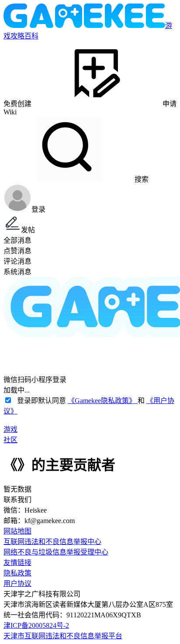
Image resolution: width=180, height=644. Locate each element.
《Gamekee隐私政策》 (103, 400)
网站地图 (17, 531)
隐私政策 (17, 573)
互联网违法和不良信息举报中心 (52, 541)
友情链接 (17, 562)
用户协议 (17, 583)
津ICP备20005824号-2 (36, 625)
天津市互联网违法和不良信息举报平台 (62, 636)
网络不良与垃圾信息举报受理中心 (55, 552)
